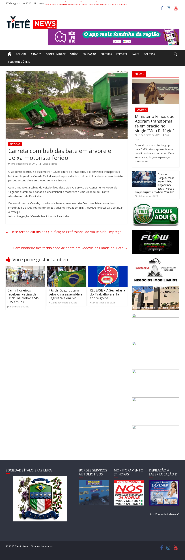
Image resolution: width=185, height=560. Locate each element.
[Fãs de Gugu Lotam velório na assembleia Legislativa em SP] (67, 268)
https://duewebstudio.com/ (164, 514)
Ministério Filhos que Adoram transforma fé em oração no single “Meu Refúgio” (154, 123)
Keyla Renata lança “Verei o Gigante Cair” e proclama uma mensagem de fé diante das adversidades (104, 3)
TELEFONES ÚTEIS (19, 61)
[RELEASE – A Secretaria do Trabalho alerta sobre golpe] (108, 268)
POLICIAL (21, 54)
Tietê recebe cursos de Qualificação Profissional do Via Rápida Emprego (64, 232)
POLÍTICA (149, 54)
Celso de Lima (50, 163)
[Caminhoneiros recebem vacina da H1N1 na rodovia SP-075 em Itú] (25, 268)
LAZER (135, 54)
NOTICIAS (15, 144)
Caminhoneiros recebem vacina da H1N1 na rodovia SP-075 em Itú (23, 296)
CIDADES (36, 54)
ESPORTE (122, 54)
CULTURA (106, 54)
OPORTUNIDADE (56, 54)
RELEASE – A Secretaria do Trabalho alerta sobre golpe (107, 294)
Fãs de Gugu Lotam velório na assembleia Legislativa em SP (65, 294)
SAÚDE (74, 54)
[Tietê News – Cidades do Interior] (10, 54)
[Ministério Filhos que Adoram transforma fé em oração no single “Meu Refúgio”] (156, 81)
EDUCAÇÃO (89, 54)
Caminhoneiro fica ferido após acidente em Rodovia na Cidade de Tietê (70, 248)
